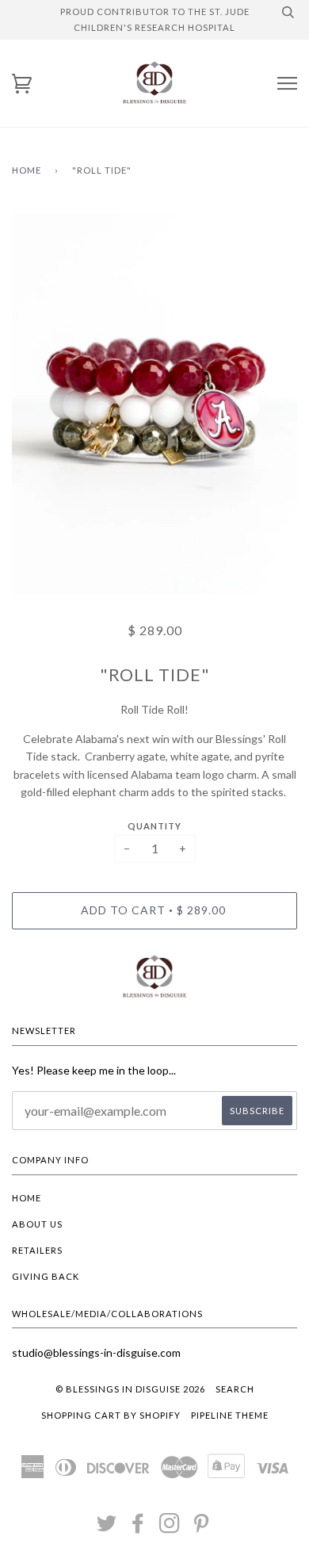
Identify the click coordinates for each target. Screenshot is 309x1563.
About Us (37, 1224)
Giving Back (45, 1276)
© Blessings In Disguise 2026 (130, 1389)
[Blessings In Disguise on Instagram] (170, 1528)
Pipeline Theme (230, 1415)
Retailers (37, 1250)
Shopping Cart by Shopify (111, 1415)
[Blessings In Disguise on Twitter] (107, 1528)
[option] (154, 403)
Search (235, 1389)
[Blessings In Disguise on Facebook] (138, 1528)
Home (26, 170)
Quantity (154, 826)
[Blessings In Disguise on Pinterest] (201, 1528)
